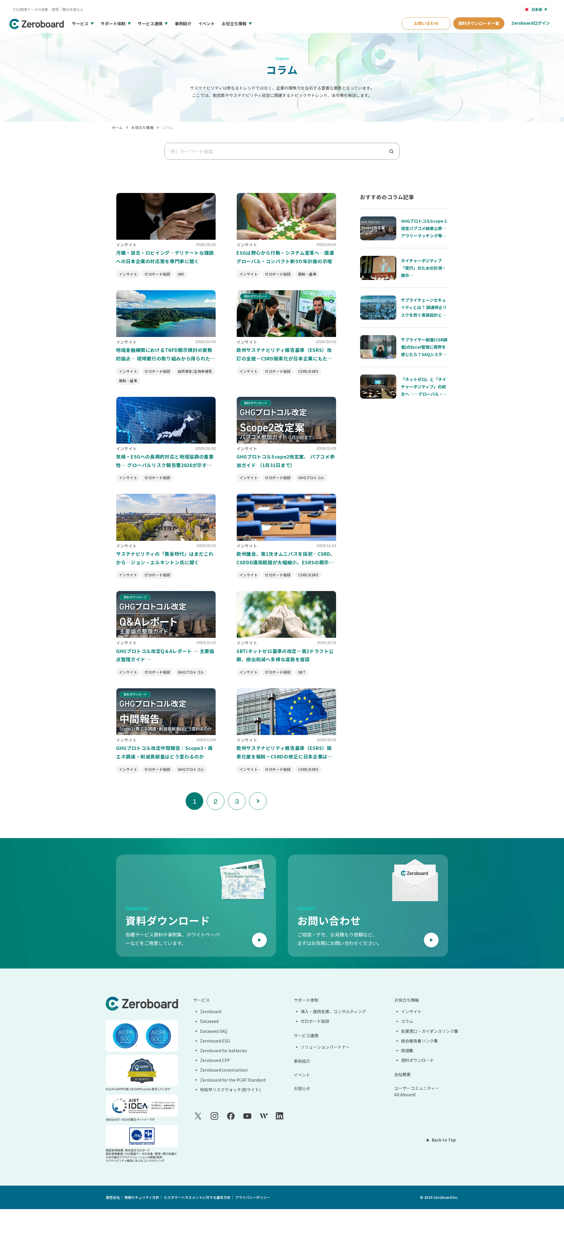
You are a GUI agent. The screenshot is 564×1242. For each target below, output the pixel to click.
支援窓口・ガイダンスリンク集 (429, 1031)
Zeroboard (210, 1011)
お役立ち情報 (234, 23)
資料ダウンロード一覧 (478, 23)
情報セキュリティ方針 (141, 1197)
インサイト (411, 1011)
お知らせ (302, 1088)
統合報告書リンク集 (419, 1041)
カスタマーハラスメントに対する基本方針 (197, 1197)
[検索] (394, 151)
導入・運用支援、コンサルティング (333, 1011)
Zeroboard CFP (215, 1060)
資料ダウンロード (417, 1060)
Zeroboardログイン (530, 23)
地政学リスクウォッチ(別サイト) (230, 1089)
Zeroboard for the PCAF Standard (233, 1080)
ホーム (117, 127)
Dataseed (209, 1021)
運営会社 (113, 1197)
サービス (80, 23)
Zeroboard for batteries (223, 1050)
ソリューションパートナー (325, 1047)
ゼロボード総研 (315, 1021)
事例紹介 (183, 23)
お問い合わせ (426, 23)
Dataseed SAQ (213, 1031)
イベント (206, 23)
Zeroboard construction (224, 1070)
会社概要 (402, 1074)
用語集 (407, 1050)
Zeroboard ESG (215, 1041)
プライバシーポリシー (252, 1197)
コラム (167, 127)
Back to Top (444, 1140)
